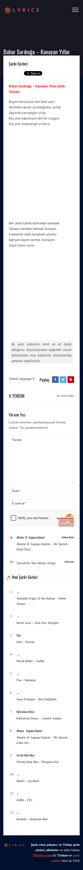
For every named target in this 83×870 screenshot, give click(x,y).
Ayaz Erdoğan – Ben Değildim (36, 699)
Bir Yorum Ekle (65, 395)
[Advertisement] (41, 172)
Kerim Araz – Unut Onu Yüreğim (37, 623)
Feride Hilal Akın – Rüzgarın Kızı (38, 762)
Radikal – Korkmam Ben (32, 819)
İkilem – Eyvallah (28, 781)
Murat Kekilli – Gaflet (30, 661)
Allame (20, 537)
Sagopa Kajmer (37, 537)
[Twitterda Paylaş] (63, 380)
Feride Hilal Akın (25, 755)
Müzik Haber (69, 561)
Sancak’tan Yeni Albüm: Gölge (36, 563)
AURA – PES (24, 800)
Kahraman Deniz (26, 711)
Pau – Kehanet (26, 680)
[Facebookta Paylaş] (55, 380)
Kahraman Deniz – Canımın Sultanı (39, 718)
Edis (19, 635)
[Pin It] (71, 380)
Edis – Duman (26, 642)
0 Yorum (17, 395)
